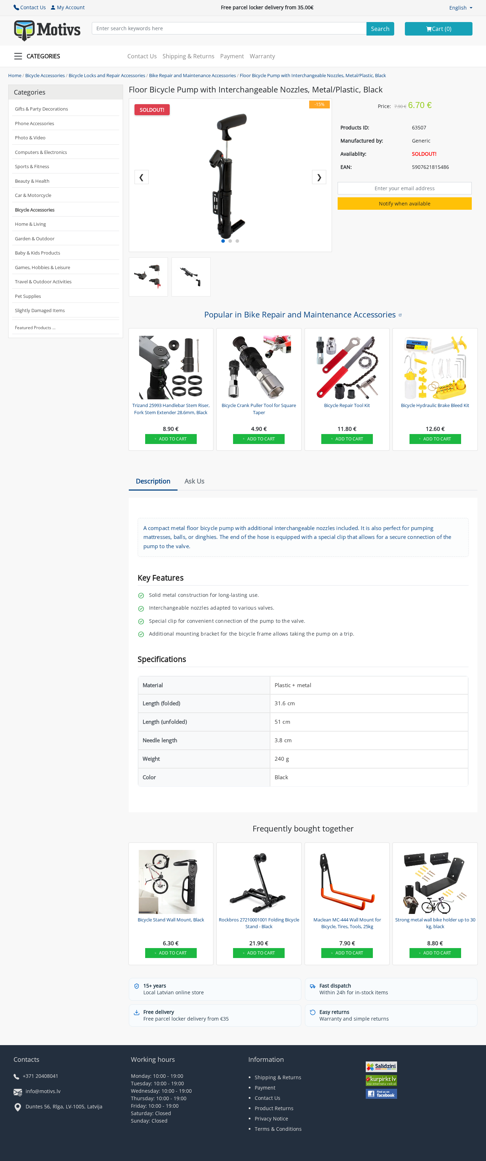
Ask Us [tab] (195, 481)
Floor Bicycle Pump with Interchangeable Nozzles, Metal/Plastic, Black (313, 75)
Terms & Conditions (278, 1128)
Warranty (262, 56)
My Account (71, 7)
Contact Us (33, 7)
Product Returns (274, 1108)
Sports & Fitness (32, 166)
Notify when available (404, 203)
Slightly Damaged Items (40, 310)
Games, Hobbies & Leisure (42, 267)
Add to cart (173, 439)
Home (14, 75)
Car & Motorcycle (33, 195)
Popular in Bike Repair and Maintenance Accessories (300, 314)
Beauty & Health (32, 181)
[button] (460, 7)
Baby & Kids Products (37, 253)
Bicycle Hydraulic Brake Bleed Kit (435, 405)
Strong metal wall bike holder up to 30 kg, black (435, 923)
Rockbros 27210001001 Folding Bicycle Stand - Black (259, 923)
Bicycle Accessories (45, 75)
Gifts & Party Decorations (41, 109)
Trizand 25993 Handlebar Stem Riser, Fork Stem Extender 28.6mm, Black (171, 409)
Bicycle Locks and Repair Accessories (107, 75)
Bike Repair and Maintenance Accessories (192, 75)
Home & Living (30, 224)
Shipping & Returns (189, 56)
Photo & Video (30, 137)
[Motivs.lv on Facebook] (381, 1094)
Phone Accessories (34, 123)
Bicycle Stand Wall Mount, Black (171, 919)
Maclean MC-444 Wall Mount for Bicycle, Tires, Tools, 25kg (347, 923)
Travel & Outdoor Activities (43, 281)
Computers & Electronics (41, 152)
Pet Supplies (28, 296)
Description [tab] (153, 481)
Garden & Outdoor (34, 238)
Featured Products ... (35, 328)
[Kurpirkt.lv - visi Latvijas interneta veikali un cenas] (381, 1081)
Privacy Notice (271, 1118)
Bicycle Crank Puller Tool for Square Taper (259, 409)
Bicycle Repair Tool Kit (347, 405)
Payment (232, 56)
